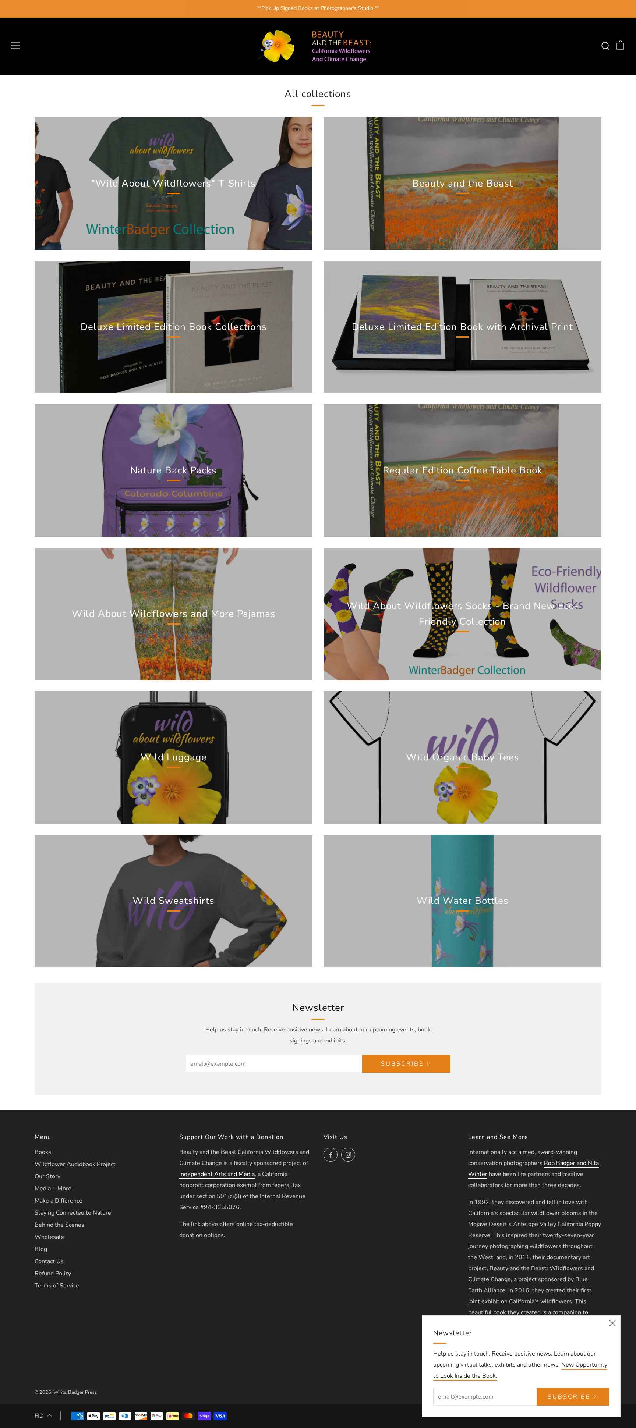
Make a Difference (58, 1201)
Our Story (47, 1176)
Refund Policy (53, 1273)
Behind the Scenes (59, 1225)
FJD (39, 1416)
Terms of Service (57, 1286)
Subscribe (402, 1064)
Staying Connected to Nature (73, 1213)
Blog (41, 1249)
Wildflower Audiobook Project (75, 1164)
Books (43, 1152)
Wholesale (49, 1237)
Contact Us (49, 1261)
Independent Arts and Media (217, 1174)
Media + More (53, 1188)
